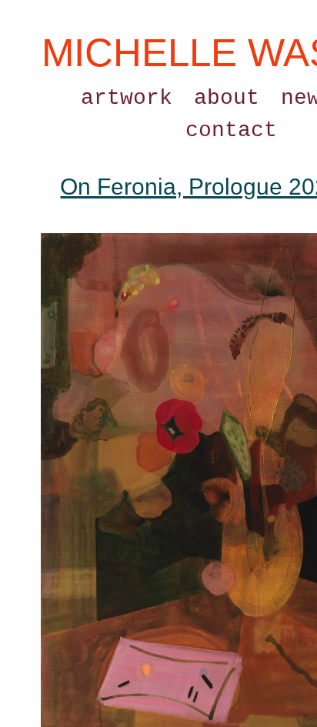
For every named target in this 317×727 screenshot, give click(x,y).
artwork (126, 98)
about (226, 98)
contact (231, 130)
